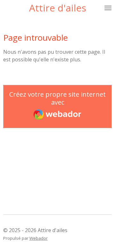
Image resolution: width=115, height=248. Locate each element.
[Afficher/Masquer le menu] (108, 8)
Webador (38, 238)
